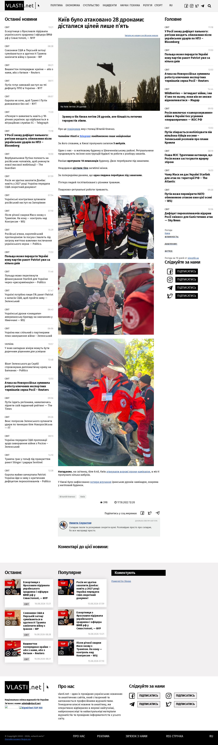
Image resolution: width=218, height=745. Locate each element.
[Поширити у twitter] (150, 514)
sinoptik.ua (193, 258)
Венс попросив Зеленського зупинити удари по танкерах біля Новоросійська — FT (28, 424)
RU (171, 5)
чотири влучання (100, 481)
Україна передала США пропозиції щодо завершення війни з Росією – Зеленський (26, 443)
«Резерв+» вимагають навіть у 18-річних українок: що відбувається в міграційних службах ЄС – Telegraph (27, 119)
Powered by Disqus (121, 581)
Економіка (73, 5)
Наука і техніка (130, 5)
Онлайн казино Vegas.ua (18, 739)
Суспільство (91, 5)
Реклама (103, 736)
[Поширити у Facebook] (142, 513)
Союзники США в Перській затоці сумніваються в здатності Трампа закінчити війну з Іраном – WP (25, 53)
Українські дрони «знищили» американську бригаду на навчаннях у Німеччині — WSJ (29, 317)
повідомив (73, 129)
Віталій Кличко (67, 496)
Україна (9, 344)
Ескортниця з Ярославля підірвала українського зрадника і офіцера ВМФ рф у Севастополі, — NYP (28, 35)
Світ (7, 27)
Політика (56, 5)
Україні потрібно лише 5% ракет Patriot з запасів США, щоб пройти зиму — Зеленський (29, 298)
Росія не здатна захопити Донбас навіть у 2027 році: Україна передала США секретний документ (27, 184)
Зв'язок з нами (136, 736)
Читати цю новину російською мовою (141, 35)
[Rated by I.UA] (12, 707)
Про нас (79, 736)
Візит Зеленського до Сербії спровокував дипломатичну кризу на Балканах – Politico (28, 367)
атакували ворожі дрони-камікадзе (128, 471)
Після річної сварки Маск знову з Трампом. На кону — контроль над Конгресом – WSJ (26, 218)
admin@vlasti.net (31, 703)
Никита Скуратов (80, 523)
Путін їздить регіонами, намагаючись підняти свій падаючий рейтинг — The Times (28, 405)
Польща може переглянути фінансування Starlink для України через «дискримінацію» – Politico (26, 279)
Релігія (147, 5)
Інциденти (110, 5)
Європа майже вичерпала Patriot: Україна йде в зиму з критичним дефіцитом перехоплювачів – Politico (28, 478)
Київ (82, 496)
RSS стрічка (174, 736)
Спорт (158, 5)
